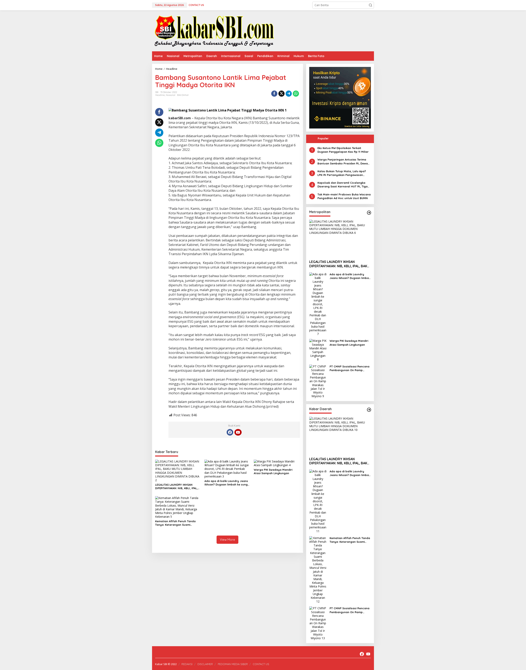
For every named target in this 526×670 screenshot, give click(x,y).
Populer (323, 138)
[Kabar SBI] (214, 30)
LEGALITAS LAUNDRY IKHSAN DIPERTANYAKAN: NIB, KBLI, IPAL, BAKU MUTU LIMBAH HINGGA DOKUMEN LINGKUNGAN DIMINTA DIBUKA (176, 486)
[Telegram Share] (289, 94)
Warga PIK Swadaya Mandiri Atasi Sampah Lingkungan (273, 471)
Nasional (170, 95)
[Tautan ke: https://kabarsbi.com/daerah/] (369, 409)
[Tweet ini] (281, 94)
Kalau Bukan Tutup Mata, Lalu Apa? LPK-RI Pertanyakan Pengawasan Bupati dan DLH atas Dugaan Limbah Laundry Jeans (342, 173)
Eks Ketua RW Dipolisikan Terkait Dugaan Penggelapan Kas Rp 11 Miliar (343, 149)
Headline (160, 95)
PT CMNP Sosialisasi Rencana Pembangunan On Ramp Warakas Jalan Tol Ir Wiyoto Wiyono (349, 368)
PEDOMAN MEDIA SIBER (233, 664)
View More (227, 540)
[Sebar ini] (274, 94)
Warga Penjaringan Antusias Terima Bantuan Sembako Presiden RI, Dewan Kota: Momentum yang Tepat (343, 161)
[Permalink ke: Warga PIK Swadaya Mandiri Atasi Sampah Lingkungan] (277, 463)
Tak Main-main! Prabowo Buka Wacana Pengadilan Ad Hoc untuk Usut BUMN (344, 196)
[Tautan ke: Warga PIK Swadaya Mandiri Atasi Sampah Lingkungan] (317, 350)
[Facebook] (230, 432)
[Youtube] (237, 432)
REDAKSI (187, 664)
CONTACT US (261, 664)
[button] (370, 5)
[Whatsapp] (296, 94)
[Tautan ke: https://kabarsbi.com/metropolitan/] (369, 212)
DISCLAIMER (205, 664)
